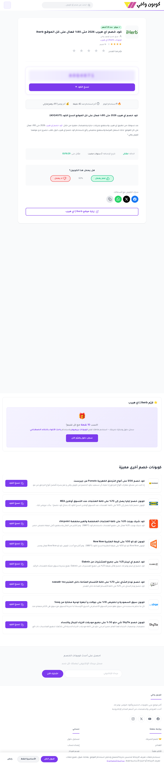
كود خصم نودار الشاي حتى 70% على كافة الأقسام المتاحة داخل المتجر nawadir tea (98, 582)
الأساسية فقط (28, 759)
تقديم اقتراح (74, 751)
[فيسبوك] (158, 718)
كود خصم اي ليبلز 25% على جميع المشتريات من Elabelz (113, 562)
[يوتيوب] (149, 718)
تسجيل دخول (73, 739)
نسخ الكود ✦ (82, 87)
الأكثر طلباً (156, 751)
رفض (9, 759)
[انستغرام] (133, 718)
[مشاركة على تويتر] (126, 199)
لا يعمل (58, 178)
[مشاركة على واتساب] (118, 199)
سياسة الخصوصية (116, 761)
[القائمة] (7, 5)
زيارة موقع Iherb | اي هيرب (80, 211)
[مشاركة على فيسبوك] (134, 199)
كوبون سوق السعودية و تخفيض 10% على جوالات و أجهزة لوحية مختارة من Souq (99, 602)
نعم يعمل (100, 178)
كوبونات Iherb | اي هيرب (111, 40)
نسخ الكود (14, 483)
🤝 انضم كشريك (153, 739)
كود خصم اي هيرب (54, 126)
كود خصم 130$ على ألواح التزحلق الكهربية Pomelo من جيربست (109, 481)
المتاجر (158, 745)
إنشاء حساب (73, 745)
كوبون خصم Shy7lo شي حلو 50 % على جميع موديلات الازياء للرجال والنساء (103, 622)
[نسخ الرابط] (109, 199)
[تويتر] (141, 718)
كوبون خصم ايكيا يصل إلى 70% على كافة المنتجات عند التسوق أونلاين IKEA (102, 501)
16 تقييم (103, 45)
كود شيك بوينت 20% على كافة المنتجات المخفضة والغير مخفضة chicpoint (102, 521)
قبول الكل (49, 759)
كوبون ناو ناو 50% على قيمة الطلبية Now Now (119, 542)
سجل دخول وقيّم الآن (82, 438)
